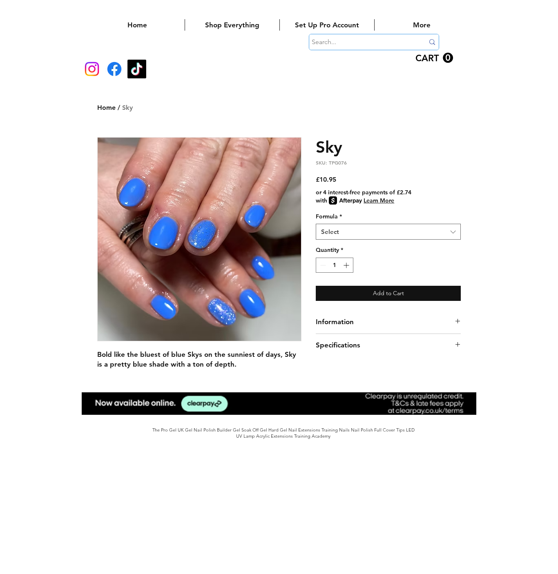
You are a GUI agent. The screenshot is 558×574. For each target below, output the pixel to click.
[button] (434, 58)
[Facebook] (114, 69)
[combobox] (388, 232)
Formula (329, 216)
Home (106, 107)
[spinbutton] (334, 265)
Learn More (379, 200)
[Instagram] (92, 69)
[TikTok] (136, 69)
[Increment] (347, 265)
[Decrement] (322, 265)
